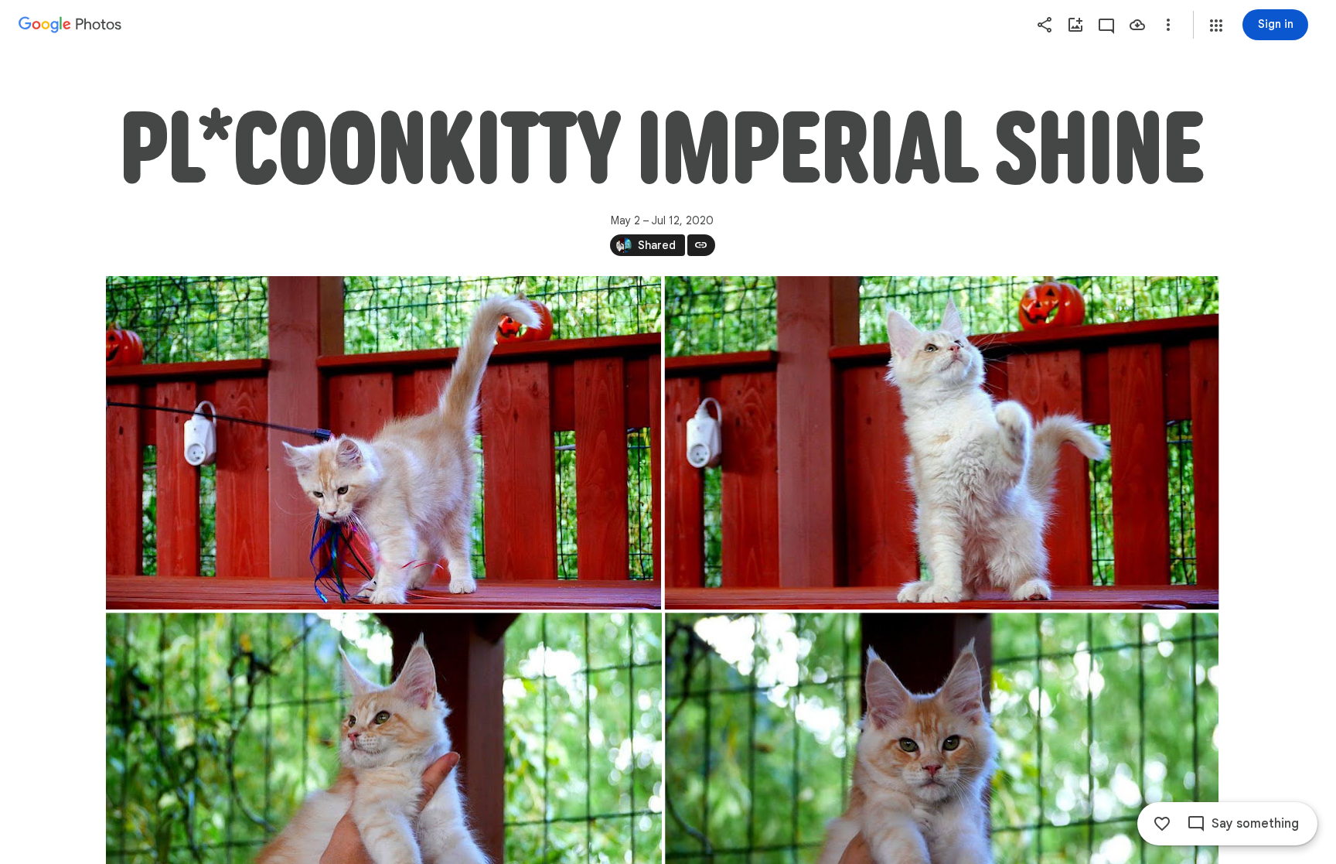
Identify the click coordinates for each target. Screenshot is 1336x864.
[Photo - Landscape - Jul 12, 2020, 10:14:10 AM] (383, 443)
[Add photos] (1075, 24)
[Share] (1044, 24)
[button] (1216, 25)
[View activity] (1106, 24)
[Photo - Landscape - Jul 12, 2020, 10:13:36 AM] (941, 443)
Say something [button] (1255, 824)
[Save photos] (1137, 24)
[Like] (1162, 823)
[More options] (1168, 24)
